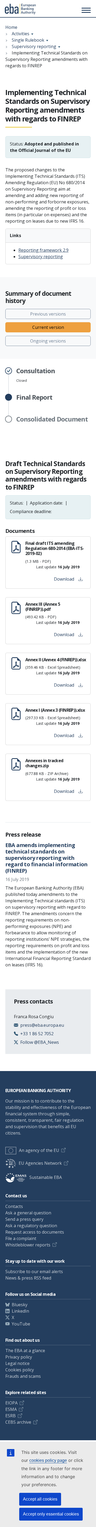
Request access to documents (34, 1232)
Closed (35, 375)
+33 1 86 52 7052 (37, 1034)
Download (64, 579)
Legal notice (17, 1363)
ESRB (10, 1416)
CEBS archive (18, 1422)
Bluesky (19, 1305)
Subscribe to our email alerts (34, 1271)
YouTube (21, 1324)
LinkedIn (20, 1311)
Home (11, 27)
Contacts (14, 1206)
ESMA (11, 1409)
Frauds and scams (23, 1376)
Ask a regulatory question (31, 1226)
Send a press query (24, 1219)
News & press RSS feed (28, 1278)
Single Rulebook (28, 40)
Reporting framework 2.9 (43, 250)
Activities (20, 34)
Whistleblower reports (27, 1245)
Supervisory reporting (34, 46)
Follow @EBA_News (39, 1042)
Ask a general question (28, 1213)
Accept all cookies (40, 1499)
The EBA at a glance (25, 1350)
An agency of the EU (39, 1150)
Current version (48, 327)
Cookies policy (19, 1370)
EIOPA (11, 1403)
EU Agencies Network (40, 1163)
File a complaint (20, 1238)
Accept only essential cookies (51, 1514)
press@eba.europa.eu (42, 1025)
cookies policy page (48, 1460)
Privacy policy (18, 1357)
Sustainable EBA (45, 1177)
